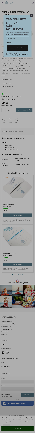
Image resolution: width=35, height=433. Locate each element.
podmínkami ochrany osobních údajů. (17, 55)
